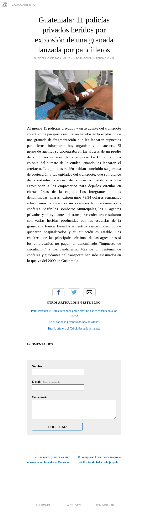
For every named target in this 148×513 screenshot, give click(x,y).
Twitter (74, 292)
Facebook (58, 292)
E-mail (46, 381)
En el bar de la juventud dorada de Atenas (74, 322)
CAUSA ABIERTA (23, 4)
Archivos (74, 505)
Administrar (105, 505)
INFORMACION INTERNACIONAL (94, 58)
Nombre (37, 366)
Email (89, 292)
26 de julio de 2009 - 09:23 (52, 58)
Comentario (39, 397)
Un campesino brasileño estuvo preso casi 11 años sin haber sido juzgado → (99, 462)
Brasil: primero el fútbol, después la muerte (74, 328)
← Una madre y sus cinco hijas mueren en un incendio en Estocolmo (48, 460)
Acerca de (43, 505)
